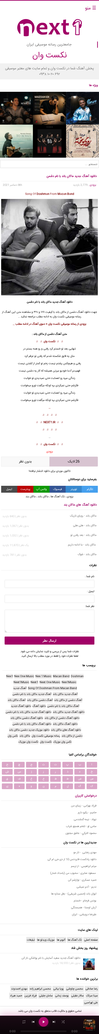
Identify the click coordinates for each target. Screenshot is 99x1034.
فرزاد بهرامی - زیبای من (83, 805)
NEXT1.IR (49, 422)
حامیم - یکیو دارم (87, 812)
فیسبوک (57, 489)
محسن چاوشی (74, 988)
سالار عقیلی (77, 995)
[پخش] (43, 1022)
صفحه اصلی (91, 940)
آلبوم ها (61, 940)
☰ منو (90, 8)
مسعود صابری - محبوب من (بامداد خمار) (73, 873)
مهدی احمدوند (19, 988)
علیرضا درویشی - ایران (84, 914)
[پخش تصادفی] (63, 1022)
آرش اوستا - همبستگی (83, 907)
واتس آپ (41, 489)
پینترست (25, 489)
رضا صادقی (91, 988)
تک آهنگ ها (58, 496)
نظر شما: (89, 606)
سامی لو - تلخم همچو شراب (81, 826)
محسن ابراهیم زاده (40, 988)
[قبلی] (33, 1022)
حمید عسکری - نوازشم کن (82, 880)
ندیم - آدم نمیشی (86, 887)
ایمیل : (90, 591)
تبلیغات (31, 940)
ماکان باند (46, 302)
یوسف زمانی (62, 995)
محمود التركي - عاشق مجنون (80, 833)
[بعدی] (54, 1022)
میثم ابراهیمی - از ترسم (83, 866)
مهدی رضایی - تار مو (84, 852)
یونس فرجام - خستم (85, 900)
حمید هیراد (16, 995)
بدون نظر (25, 461)
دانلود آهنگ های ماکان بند (80, 504)
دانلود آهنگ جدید (62, 302)
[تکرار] (24, 1022)
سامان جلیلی (46, 995)
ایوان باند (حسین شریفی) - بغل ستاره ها (73, 893)
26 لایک (74, 461)
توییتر (74, 489)
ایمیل (9, 489)
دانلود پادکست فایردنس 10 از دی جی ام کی (71, 859)
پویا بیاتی (58, 988)
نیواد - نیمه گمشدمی (85, 819)
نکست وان (49, 341)
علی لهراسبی (91, 1002)
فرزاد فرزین (30, 995)
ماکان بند (31, 496)
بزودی (93, 185)
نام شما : (89, 576)
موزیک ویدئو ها (46, 940)
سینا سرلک (92, 995)
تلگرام (90, 489)
